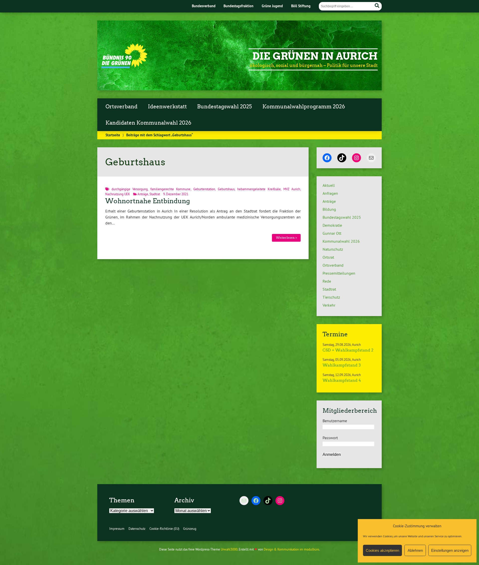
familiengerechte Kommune (170, 189)
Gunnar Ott (332, 233)
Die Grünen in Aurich (315, 56)
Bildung (329, 209)
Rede (327, 281)
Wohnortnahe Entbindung (147, 201)
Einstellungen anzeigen (450, 550)
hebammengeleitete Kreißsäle (259, 189)
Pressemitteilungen (339, 273)
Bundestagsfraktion (238, 5)
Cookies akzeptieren (382, 550)
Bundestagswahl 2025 (224, 106)
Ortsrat (328, 257)
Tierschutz (331, 297)
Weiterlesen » (286, 237)
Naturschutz (333, 249)
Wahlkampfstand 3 (342, 365)
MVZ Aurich (291, 189)
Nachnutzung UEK (117, 194)
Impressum (116, 529)
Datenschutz (136, 529)
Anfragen (330, 193)
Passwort (330, 437)
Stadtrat (154, 194)
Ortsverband (121, 106)
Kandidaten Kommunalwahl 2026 (148, 123)
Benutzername (335, 420)
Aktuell (329, 185)
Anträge (142, 194)
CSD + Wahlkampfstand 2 (348, 350)
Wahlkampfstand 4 (342, 380)
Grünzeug (189, 529)
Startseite (113, 135)
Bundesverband (204, 5)
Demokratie (332, 225)
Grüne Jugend (272, 5)
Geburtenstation (204, 189)
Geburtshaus (226, 189)
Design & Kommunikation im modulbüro (291, 549)
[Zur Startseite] (124, 66)
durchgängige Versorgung (130, 189)
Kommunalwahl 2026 (341, 241)
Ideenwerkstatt (167, 106)
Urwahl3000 (229, 549)
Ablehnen (415, 550)
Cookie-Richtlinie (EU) (164, 529)
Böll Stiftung (301, 5)
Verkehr (329, 305)
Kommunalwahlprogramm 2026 (303, 106)
